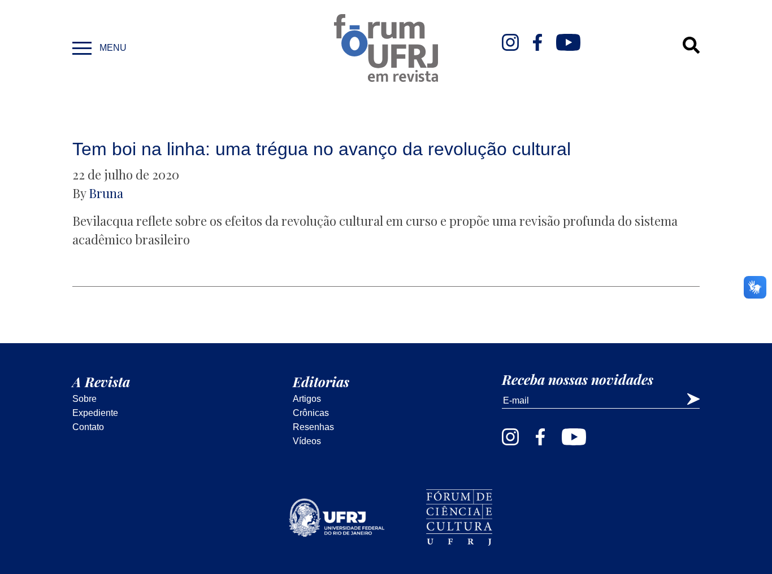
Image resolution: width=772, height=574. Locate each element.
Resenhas (313, 427)
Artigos (307, 399)
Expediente (95, 413)
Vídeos (307, 441)
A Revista (101, 382)
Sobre (84, 399)
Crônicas (311, 413)
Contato (88, 427)
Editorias (321, 382)
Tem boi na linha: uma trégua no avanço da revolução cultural (321, 149)
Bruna (106, 193)
